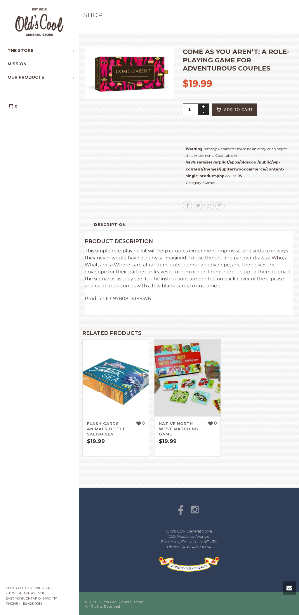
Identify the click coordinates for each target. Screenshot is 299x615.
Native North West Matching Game (179, 428)
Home (100, 27)
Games (209, 182)
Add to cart (238, 110)
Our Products (125, 27)
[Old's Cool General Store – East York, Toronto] (39, 22)
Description (110, 224)
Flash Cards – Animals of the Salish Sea (106, 428)
